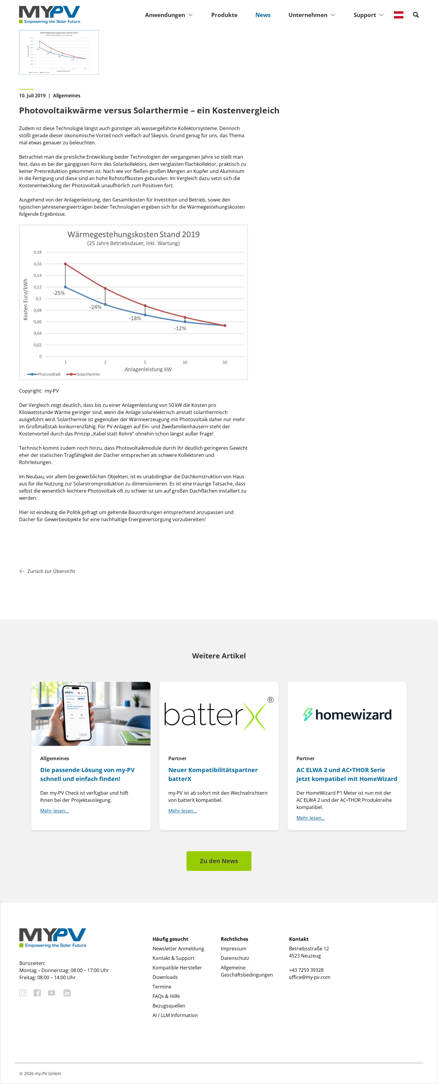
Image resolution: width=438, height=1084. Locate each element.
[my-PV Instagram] (23, 992)
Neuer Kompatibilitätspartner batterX (213, 774)
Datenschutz (235, 958)
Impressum (233, 948)
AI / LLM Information (175, 1015)
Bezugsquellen (169, 1005)
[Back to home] (49, 15)
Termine (162, 986)
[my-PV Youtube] (51, 992)
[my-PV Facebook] (37, 992)
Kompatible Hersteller (177, 967)
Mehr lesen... (54, 810)
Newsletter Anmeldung (178, 948)
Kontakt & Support (174, 958)
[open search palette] (416, 15)
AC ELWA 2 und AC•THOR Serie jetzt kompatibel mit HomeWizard (346, 774)
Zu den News (219, 861)
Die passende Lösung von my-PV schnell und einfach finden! (87, 774)
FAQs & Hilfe (166, 996)
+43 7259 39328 (306, 970)
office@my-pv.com (309, 977)
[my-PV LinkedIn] (67, 993)
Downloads (165, 977)
